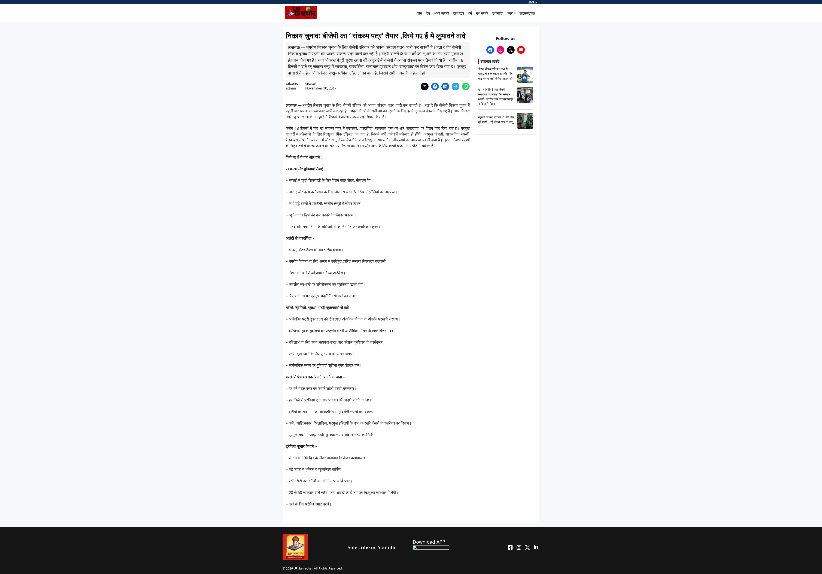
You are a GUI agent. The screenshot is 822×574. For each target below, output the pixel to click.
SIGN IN (532, 2)
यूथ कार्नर (482, 13)
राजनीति (497, 13)
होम (419, 13)
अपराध (511, 13)
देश (428, 13)
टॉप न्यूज (458, 13)
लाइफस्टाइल (527, 13)
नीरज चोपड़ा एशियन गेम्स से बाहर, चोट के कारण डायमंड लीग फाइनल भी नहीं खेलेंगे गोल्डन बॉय (495, 74)
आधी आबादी (441, 13)
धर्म (470, 13)
